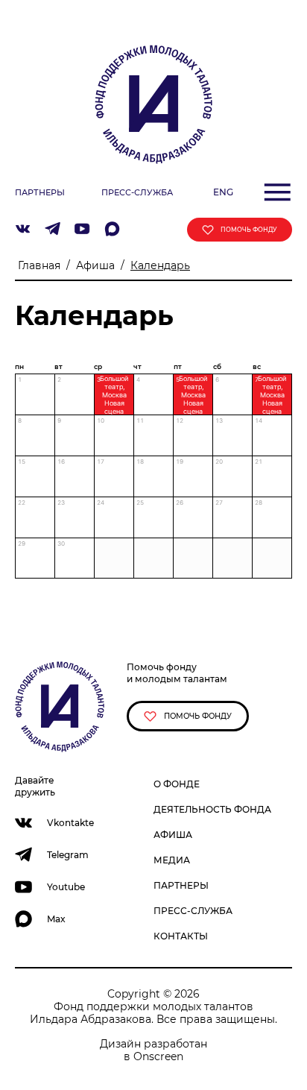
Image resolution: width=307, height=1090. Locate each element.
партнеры (40, 192)
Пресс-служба (193, 910)
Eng (223, 192)
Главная (39, 265)
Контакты (181, 936)
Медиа (172, 860)
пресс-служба (137, 192)
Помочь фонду (197, 716)
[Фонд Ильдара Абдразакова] (153, 103)
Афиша (95, 265)
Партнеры (181, 885)
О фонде (177, 784)
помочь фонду (248, 229)
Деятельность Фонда (212, 809)
